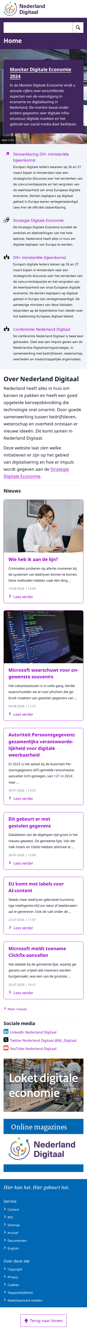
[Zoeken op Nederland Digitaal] (78, 27)
